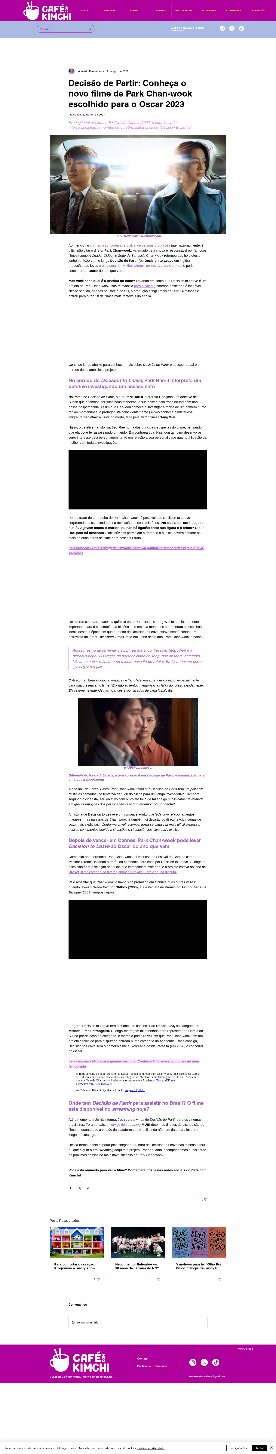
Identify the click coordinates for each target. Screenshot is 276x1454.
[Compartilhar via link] (88, 1188)
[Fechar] (271, 1448)
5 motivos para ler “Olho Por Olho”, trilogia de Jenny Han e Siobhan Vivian (199, 1266)
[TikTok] (241, 28)
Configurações (238, 1448)
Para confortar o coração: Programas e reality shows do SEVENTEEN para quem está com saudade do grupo (76, 1266)
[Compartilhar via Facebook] (70, 1188)
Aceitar (260, 1448)
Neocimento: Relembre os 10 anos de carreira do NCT (137, 1266)
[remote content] (138, 330)
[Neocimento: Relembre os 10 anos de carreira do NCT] (138, 1242)
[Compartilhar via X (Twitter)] (79, 1188)
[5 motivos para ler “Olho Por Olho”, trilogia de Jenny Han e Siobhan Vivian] (199, 1242)
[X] (232, 28)
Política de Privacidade (150, 1448)
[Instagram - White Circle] (222, 28)
